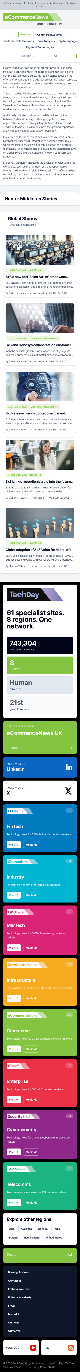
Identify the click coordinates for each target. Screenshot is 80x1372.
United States (54, 1237)
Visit (11, 844)
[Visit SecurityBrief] (27, 1117)
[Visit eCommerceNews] (27, 1015)
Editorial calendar (19, 1289)
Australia (26, 1228)
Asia (12, 1228)
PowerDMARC (48, 1367)
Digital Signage (68, 41)
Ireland (13, 1237)
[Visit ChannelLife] (27, 862)
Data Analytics (46, 41)
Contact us (15, 1280)
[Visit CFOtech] (27, 811)
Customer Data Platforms (18, 41)
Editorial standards (19, 1297)
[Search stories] (70, 1254)
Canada (42, 1228)
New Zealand (32, 1237)
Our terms (14, 1330)
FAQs (11, 1305)
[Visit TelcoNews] (27, 1169)
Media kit (31, 844)
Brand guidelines (18, 1272)
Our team (13, 1322)
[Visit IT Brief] (27, 1066)
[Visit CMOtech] (27, 912)
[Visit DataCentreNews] (27, 965)
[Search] (55, 56)
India (57, 1228)
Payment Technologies (40, 47)
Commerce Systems (49, 34)
